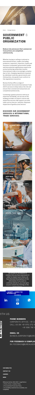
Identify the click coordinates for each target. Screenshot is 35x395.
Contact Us (6, 371)
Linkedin (5, 300)
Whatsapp (29, 300)
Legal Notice (23, 382)
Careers (5, 374)
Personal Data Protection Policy (12, 386)
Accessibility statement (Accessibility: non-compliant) (15, 388)
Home (4, 30)
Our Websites (7, 368)
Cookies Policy (17, 384)
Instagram (17, 300)
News (4, 377)
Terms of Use (7, 384)
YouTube (17, 303)
